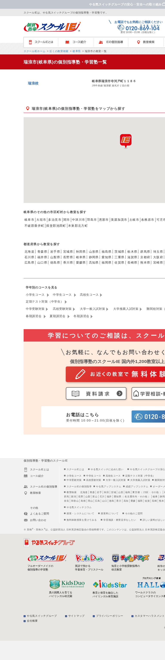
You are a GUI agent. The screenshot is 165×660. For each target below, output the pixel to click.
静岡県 (94, 257)
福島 (127, 492)
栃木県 (132, 251)
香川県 (68, 262)
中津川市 (78, 219)
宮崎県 (158, 262)
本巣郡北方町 (78, 225)
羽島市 (92, 219)
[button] (125, 141)
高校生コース (89, 294)
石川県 (29, 257)
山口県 (42, 262)
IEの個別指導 (113, 42)
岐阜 (155, 496)
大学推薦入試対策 (126, 308)
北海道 (29, 251)
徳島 (111, 501)
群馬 (66, 496)
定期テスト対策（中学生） (45, 301)
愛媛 (133, 501)
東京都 (136, 492)
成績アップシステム (137, 486)
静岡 (162, 496)
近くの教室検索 (59, 51)
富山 (94, 496)
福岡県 (107, 262)
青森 (92, 492)
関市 (66, 219)
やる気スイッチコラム (79, 507)
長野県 (68, 257)
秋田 (106, 492)
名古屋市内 (131, 496)
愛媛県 (81, 262)
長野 (80, 496)
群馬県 (145, 251)
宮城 (113, 492)
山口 (104, 501)
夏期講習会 (58, 316)
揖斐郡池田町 (56, 225)
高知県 (94, 262)
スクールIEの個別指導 (79, 486)
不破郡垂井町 (34, 225)
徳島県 (55, 262)
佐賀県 (119, 262)
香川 (118, 501)
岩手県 (55, 251)
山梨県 (55, 257)
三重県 (119, 257)
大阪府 (158, 257)
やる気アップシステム (108, 486)
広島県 (29, 262)
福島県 (107, 251)
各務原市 (147, 219)
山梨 (87, 496)
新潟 (73, 496)
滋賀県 (132, 257)
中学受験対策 (35, 308)
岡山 (90, 501)
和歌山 (75, 501)
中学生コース (63, 294)
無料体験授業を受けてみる (82, 520)
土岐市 (134, 219)
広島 (97, 501)
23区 (146, 492)
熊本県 (145, 262)
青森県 (42, 251)
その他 (155, 492)
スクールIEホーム (34, 51)
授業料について (109, 513)
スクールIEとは (43, 42)
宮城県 (68, 251)
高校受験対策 (62, 308)
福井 (109, 496)
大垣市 (41, 219)
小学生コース (36, 294)
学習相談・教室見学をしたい (119, 520)
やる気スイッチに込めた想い (107, 469)
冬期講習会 (81, 316)
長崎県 (132, 262)
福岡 (140, 501)
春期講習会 (34, 316)
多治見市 (54, 219)
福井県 (42, 257)
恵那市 (104, 219)
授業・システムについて (80, 513)
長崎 (154, 501)
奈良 (66, 501)
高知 (126, 501)
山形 (120, 492)
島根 (83, 501)
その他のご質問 (134, 513)
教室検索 (72, 492)
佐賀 (147, 501)
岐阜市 (29, 219)
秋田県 (81, 251)
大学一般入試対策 (92, 308)
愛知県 (107, 257)
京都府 (145, 257)
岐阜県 (76, 51)
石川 (102, 496)
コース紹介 (78, 42)
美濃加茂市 (119, 219)
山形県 (94, 251)
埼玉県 (158, 251)
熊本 (161, 501)
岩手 (99, 492)
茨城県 (119, 251)
